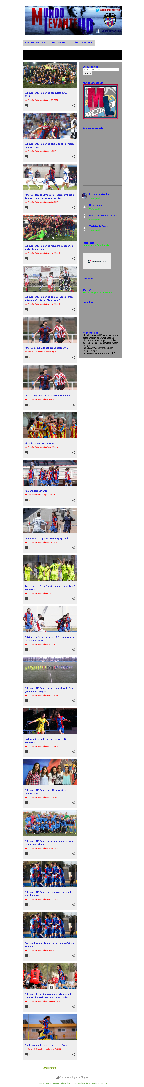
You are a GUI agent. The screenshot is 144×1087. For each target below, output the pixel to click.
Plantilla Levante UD (35, 43)
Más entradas (49, 1068)
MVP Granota (58, 43)
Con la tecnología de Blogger (74, 1077)
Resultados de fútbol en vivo (96, 245)
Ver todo (29, 57)
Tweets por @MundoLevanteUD (98, 292)
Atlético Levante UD (81, 43)
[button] (73, 106)
